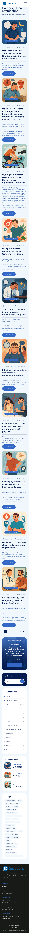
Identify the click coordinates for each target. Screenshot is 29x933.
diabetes (16, 806)
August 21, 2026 (17, 764)
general (16, 819)
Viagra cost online (10, 846)
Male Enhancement (12, 725)
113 (20, 631)
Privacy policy (15, 927)
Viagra (8, 745)
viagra (7, 840)
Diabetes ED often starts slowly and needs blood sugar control (14, 545)
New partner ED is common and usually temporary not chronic (13, 251)
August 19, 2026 (17, 783)
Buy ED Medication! (8, 893)
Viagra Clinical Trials (11, 843)
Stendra (8, 741)
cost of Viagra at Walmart (12, 803)
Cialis (8, 696)
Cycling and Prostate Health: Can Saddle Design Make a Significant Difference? (13, 179)
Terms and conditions (14, 925)
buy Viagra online (10, 800)
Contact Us (6, 891)
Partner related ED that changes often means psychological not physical (13, 428)
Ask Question (7, 888)
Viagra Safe (9, 849)
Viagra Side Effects (11, 852)
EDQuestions (14, 930)
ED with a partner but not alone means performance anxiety (14, 373)
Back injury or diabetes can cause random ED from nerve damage (13, 484)
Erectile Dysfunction (11, 40)
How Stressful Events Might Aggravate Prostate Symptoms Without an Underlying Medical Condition (13, 114)
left (18, 822)
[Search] (22, 681)
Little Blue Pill (10, 825)
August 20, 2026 (17, 773)
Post (20, 831)
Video (8, 749)
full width (18, 815)
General (8, 714)
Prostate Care (10, 733)
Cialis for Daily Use (12, 700)
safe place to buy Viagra (12, 837)
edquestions (21, 47)
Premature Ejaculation (13, 729)
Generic (8, 718)
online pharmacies (10, 828)
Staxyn (8, 737)
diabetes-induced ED (11, 809)
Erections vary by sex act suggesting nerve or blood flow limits (14, 600)
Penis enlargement (10, 831)
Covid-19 (8, 806)
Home (5, 886)
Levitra (8, 722)
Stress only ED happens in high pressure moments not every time (14, 312)
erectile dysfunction (11, 812)
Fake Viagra (9, 815)
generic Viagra (9, 822)
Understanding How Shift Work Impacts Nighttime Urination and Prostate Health (14, 55)
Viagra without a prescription (13, 855)
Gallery (8, 710)
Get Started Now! (14, 665)
